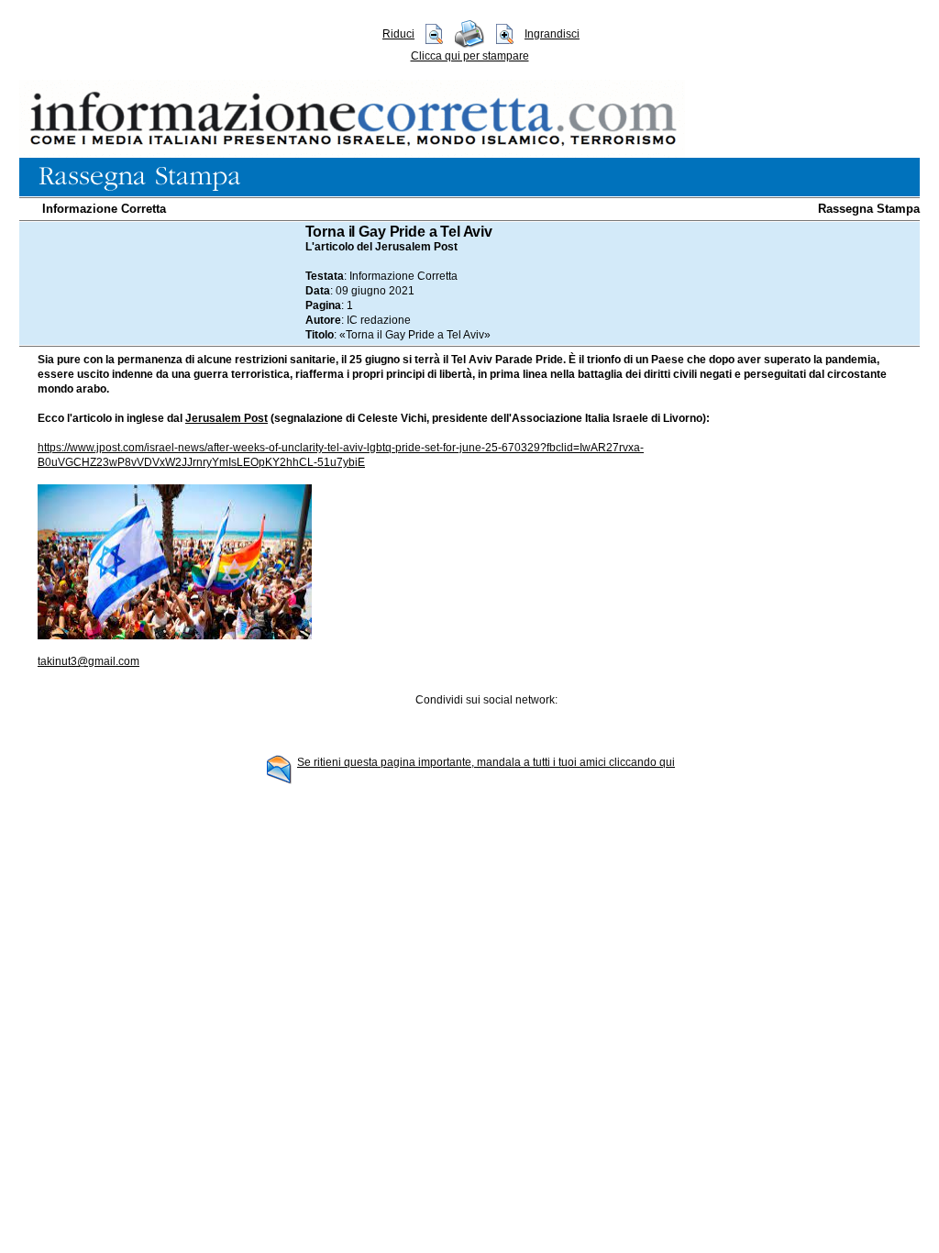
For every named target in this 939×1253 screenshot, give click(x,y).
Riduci (398, 34)
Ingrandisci (552, 34)
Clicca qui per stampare (470, 56)
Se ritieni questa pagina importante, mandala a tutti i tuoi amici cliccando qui (486, 762)
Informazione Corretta (104, 209)
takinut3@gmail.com (88, 661)
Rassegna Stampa (869, 209)
